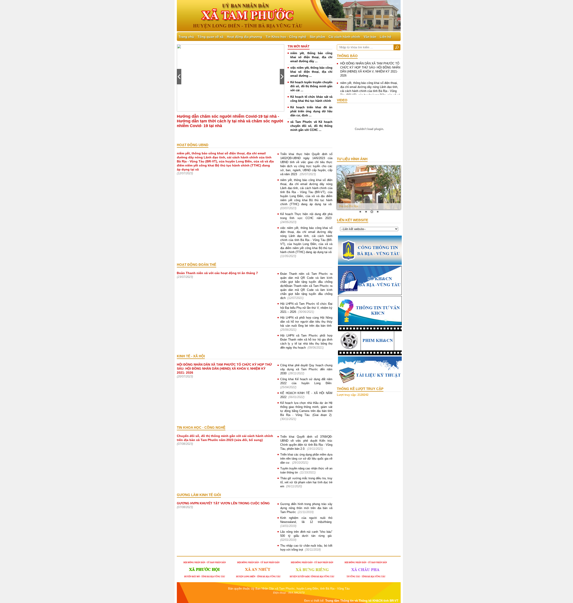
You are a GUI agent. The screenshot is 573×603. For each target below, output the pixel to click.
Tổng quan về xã (210, 36)
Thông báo (347, 56)
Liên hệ (385, 36)
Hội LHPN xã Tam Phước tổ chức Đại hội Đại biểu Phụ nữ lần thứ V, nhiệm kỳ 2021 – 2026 (306, 307)
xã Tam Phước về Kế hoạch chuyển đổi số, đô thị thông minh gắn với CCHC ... (311, 126)
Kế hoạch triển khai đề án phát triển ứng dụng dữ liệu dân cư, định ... (311, 111)
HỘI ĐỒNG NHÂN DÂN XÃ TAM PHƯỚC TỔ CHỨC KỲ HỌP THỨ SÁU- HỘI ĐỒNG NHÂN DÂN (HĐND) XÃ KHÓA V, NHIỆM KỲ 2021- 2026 (224, 368)
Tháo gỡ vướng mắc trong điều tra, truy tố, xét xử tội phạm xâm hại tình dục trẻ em (306, 482)
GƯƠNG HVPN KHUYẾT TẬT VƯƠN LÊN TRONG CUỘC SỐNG (223, 503)
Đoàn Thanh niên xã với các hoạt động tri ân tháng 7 (217, 273)
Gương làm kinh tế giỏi (199, 495)
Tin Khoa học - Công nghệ (286, 36)
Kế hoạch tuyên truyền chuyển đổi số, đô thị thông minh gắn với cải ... (311, 86)
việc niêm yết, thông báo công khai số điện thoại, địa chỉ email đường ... (311, 71)
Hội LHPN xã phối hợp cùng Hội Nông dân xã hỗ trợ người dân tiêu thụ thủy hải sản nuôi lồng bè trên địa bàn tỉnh (306, 321)
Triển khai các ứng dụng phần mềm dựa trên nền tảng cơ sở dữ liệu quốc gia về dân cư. (306, 458)
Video (342, 100)
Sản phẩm (317, 36)
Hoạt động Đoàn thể (196, 264)
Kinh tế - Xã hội (191, 356)
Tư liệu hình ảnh (352, 159)
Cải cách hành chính (344, 36)
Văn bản (370, 36)
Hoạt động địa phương (244, 36)
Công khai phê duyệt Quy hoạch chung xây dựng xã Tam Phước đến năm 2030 (306, 369)
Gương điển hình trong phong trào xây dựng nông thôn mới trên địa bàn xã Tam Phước (306, 508)
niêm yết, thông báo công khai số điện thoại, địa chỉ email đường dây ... (311, 57)
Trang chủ (186, 36)
